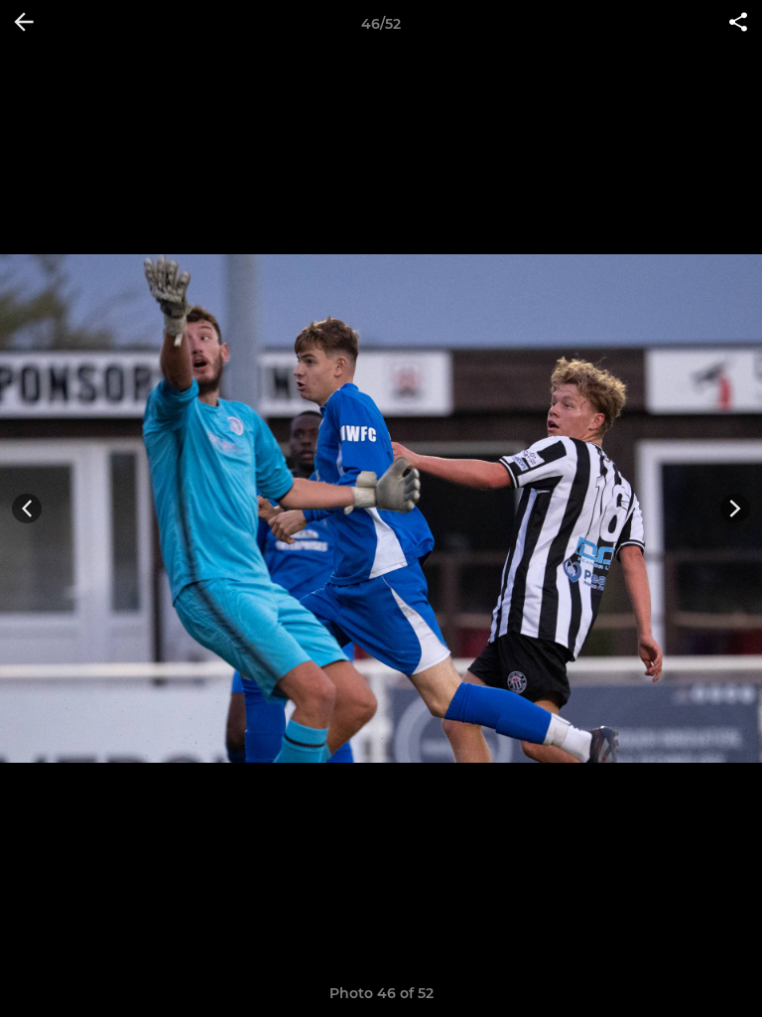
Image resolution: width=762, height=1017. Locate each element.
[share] (738, 24)
